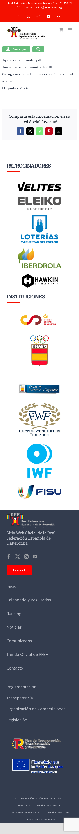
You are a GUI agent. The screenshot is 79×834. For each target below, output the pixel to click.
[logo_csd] (39, 315)
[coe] (39, 335)
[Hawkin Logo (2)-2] (39, 275)
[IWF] (39, 440)
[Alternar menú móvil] (70, 29)
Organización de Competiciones (36, 708)
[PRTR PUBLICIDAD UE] (39, 755)
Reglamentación (21, 687)
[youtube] (35, 556)
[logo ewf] (39, 404)
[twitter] (17, 556)
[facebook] (9, 556)
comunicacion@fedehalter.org (43, 7)
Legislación (17, 719)
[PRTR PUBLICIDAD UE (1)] (39, 736)
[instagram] (26, 556)
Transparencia (20, 697)
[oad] (39, 378)
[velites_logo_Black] (39, 184)
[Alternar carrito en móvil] (61, 29)
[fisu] (39, 486)
